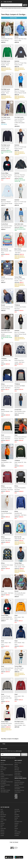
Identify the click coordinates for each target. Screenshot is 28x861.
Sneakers (17, 823)
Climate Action (18, 792)
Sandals (16, 825)
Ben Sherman (3, 814)
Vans (2, 826)
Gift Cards (17, 769)
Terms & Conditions (5, 778)
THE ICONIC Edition (5, 791)
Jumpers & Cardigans (15, 11)
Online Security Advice (5, 784)
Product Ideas (17, 773)
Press (2, 771)
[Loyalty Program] (25, 5)
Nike (16, 812)
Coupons (2, 776)
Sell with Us (3, 769)
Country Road (3, 819)
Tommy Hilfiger (18, 831)
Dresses (16, 828)
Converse (3, 823)
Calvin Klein (17, 816)
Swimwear (17, 814)
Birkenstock (3, 816)
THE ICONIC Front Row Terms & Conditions (7, 782)
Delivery (16, 764)
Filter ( (13, 17)
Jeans (16, 830)
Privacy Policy (3, 780)
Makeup (2, 812)
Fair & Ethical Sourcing (19, 790)
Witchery (2, 830)
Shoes (2, 821)
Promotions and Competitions (7, 774)
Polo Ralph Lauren (18, 821)
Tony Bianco (17, 833)
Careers (2, 773)
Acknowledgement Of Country (7, 764)
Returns (16, 766)
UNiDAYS (3, 786)
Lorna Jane (17, 809)
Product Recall (18, 774)
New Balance (17, 811)
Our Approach (17, 780)
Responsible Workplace (19, 782)
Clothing (6, 11)
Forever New (3, 828)
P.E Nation (17, 835)
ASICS (16, 826)
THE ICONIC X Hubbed (5, 790)
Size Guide (17, 767)
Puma (16, 819)
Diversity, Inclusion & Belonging (19, 784)
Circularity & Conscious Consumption (19, 788)
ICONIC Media (4, 767)
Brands (2, 766)
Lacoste (2, 835)
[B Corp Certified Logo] (21, 796)
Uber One (3, 788)
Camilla (2, 818)
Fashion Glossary (18, 771)
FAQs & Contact (18, 762)
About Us (2, 762)
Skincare (2, 831)
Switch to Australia (18, 776)
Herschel (2, 833)
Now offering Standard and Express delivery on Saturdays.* (14, 8)
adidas (2, 811)
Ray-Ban (16, 818)
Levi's (2, 809)
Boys (2, 11)
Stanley (2, 825)
